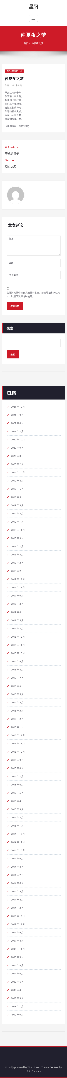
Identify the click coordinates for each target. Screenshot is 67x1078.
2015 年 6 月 (17, 784)
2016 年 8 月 (17, 669)
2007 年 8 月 (17, 940)
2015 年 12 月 (18, 735)
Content (54, 1067)
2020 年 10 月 (18, 439)
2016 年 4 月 (17, 702)
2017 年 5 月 (17, 620)
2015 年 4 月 (17, 801)
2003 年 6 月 (17, 981)
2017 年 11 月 (18, 587)
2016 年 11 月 (18, 645)
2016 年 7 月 (17, 677)
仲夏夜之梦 (37, 43)
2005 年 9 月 (17, 965)
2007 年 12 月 (18, 924)
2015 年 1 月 (17, 825)
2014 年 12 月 (18, 833)
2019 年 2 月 (17, 513)
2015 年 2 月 (17, 817)
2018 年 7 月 (17, 546)
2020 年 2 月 (17, 464)
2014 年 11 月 (18, 842)
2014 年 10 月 (18, 850)
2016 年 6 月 (17, 686)
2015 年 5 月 (17, 792)
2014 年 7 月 (17, 875)
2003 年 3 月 (17, 998)
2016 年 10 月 (18, 653)
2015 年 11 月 (18, 743)
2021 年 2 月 (17, 431)
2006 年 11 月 (18, 948)
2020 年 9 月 (17, 447)
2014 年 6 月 (17, 883)
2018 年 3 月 (17, 562)
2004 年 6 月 (17, 973)
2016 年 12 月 (18, 636)
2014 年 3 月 (17, 907)
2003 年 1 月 (17, 1006)
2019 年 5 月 (17, 497)
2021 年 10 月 (18, 406)
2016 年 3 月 (17, 710)
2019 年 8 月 (17, 480)
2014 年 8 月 (17, 866)
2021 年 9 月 (17, 414)
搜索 (10, 328)
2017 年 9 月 (17, 595)
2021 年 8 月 (17, 423)
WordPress (33, 1067)
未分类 (18, 85)
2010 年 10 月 (18, 916)
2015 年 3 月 (17, 809)
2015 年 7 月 (17, 776)
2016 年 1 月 (17, 727)
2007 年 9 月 (17, 932)
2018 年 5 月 (17, 554)
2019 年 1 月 (17, 521)
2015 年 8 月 (17, 768)
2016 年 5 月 (17, 694)
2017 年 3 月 (17, 628)
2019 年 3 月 (17, 505)
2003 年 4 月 (17, 990)
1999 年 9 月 (17, 1014)
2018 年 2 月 (17, 571)
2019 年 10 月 (18, 472)
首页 (26, 43)
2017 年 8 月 (17, 603)
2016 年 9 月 (17, 661)
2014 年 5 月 (17, 891)
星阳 (33, 6)
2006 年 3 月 (17, 957)
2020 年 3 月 (17, 456)
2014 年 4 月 (17, 899)
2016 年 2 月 (17, 718)
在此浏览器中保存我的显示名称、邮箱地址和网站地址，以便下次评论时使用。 (33, 294)
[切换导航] (33, 18)
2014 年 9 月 (17, 858)
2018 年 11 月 (18, 529)
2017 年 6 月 (17, 612)
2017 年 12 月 (18, 579)
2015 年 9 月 (17, 760)
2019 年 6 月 (17, 488)
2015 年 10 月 (18, 751)
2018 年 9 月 (17, 538)
